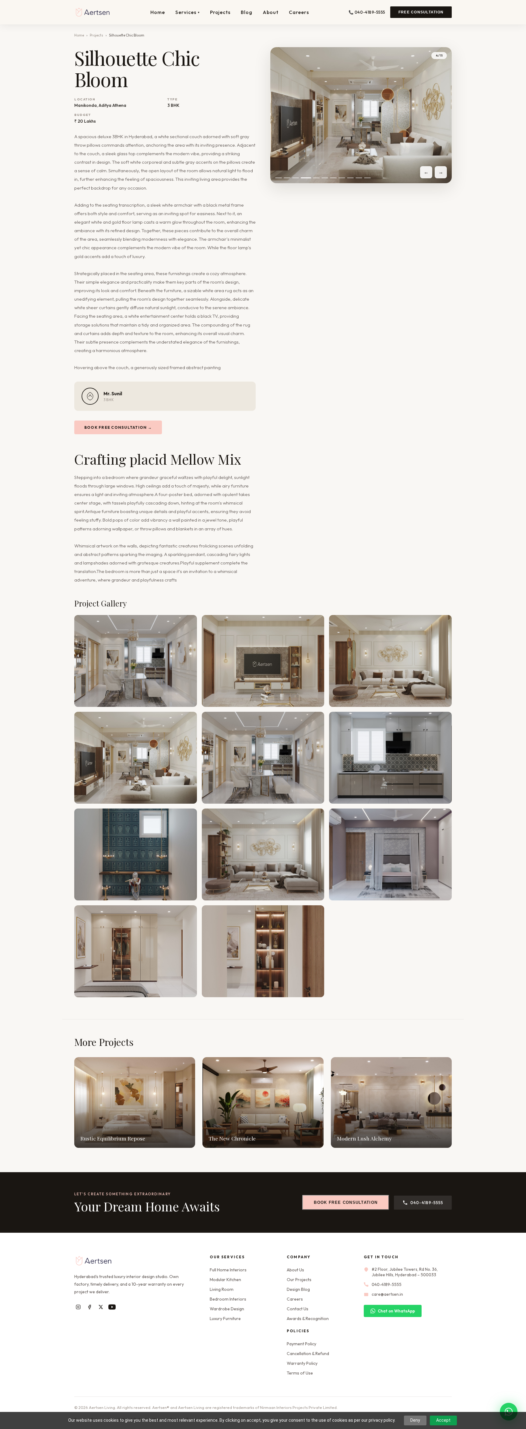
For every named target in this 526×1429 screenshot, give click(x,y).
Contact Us (297, 1309)
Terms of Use (300, 1373)
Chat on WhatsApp (396, 1310)
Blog (246, 12)
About (271, 12)
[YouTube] (112, 1307)
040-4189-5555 (426, 1202)
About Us (295, 1270)
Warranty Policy (302, 1363)
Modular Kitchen (225, 1279)
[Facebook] (89, 1307)
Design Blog (298, 1289)
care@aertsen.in (387, 1294)
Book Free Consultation (345, 1202)
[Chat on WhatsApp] (508, 1411)
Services (187, 12)
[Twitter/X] (100, 1307)
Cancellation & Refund (308, 1353)
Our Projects (299, 1279)
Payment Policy (301, 1344)
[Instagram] (78, 1307)
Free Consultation (421, 12)
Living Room (221, 1289)
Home (157, 12)
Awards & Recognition (308, 1318)
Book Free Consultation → (118, 427)
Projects (220, 12)
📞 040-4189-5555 (367, 12)
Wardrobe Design (227, 1309)
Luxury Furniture (225, 1318)
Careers (299, 12)
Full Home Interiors (228, 1270)
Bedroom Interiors (228, 1299)
